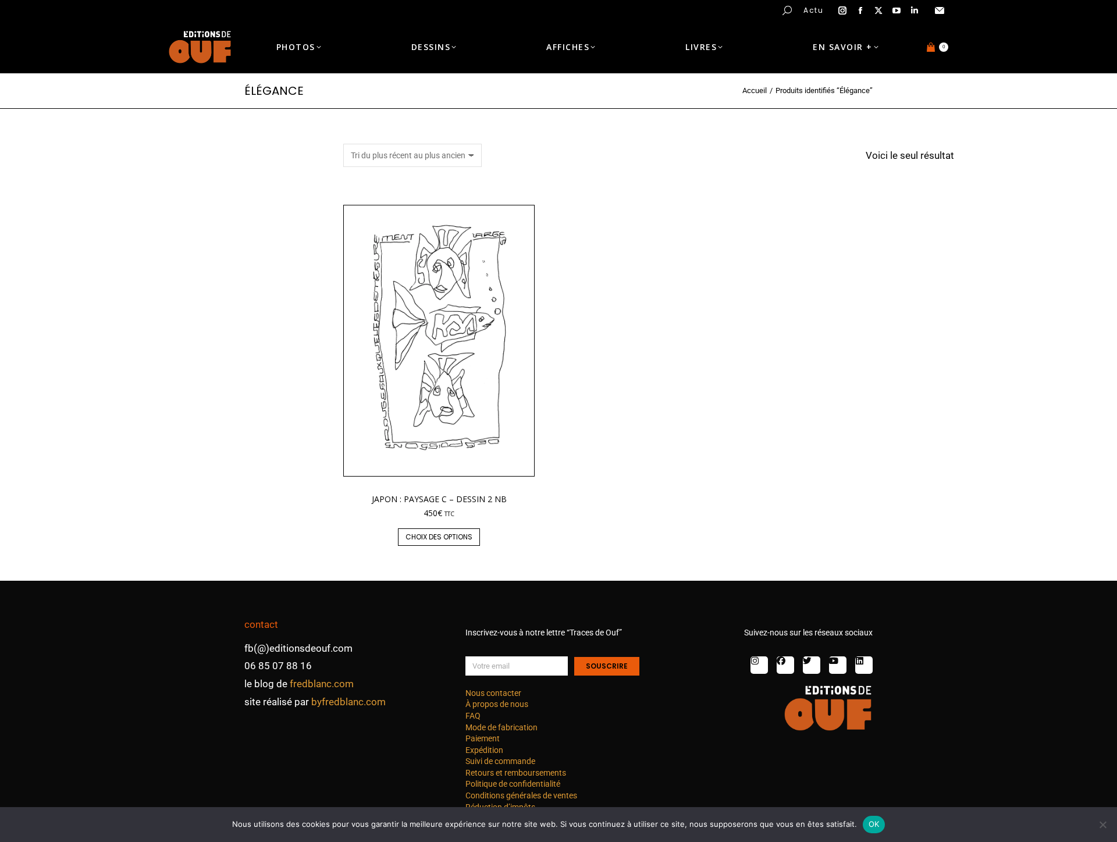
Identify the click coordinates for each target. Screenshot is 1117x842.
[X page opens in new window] (878, 10)
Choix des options (438, 537)
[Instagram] (759, 665)
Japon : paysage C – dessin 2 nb (439, 499)
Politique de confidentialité (512, 783)
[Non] (1102, 824)
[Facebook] (785, 665)
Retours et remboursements (515, 772)
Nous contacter (493, 693)
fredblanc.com (322, 684)
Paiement (482, 738)
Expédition (484, 750)
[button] (172, 9)
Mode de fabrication (501, 727)
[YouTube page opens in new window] (896, 10)
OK (874, 824)
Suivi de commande (500, 761)
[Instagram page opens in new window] (842, 10)
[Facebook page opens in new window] (860, 10)
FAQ (473, 715)
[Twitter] (811, 665)
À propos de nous (496, 704)
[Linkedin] (864, 665)
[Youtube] (837, 665)
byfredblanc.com (348, 702)
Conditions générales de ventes (521, 795)
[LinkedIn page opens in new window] (914, 10)
